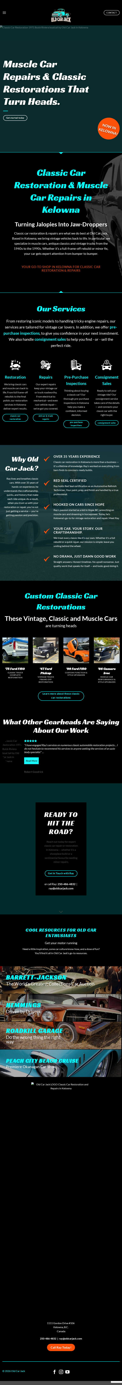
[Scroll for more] (61, 912)
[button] (4, 12)
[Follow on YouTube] (67, 1372)
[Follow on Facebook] (54, 1372)
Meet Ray (114, 518)
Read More (31, 760)
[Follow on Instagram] (61, 1372)
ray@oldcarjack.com (61, 888)
